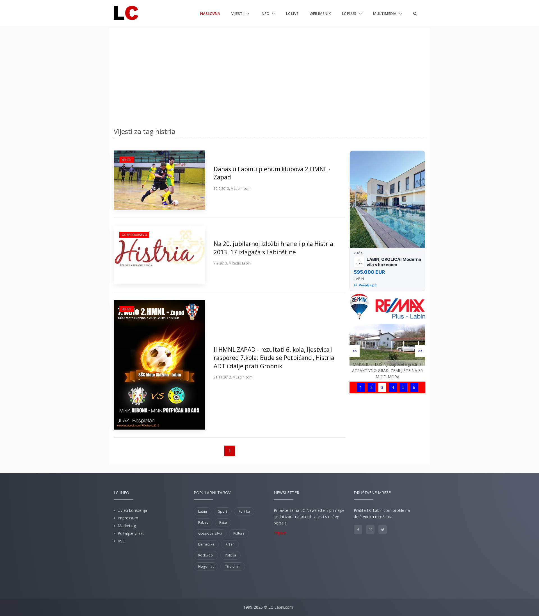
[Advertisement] (269, 75)
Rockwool (206, 555)
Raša (223, 522)
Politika (244, 511)
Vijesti (238, 13)
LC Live (292, 13)
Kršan (229, 544)
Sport (127, 160)
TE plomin (233, 566)
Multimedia (385, 13)
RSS (121, 541)
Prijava (280, 533)
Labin (202, 511)
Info (265, 13)
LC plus (349, 13)
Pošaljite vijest (131, 533)
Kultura (239, 533)
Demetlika (206, 544)
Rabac (203, 522)
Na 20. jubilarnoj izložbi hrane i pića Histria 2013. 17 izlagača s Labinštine (273, 248)
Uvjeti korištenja (132, 510)
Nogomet (206, 566)
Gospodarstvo (134, 234)
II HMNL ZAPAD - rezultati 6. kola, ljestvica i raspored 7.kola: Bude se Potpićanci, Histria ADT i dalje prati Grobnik (274, 358)
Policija (230, 555)
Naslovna (210, 13)
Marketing (127, 525)
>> (420, 350)
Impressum (128, 518)
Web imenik (320, 13)
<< (354, 350)
